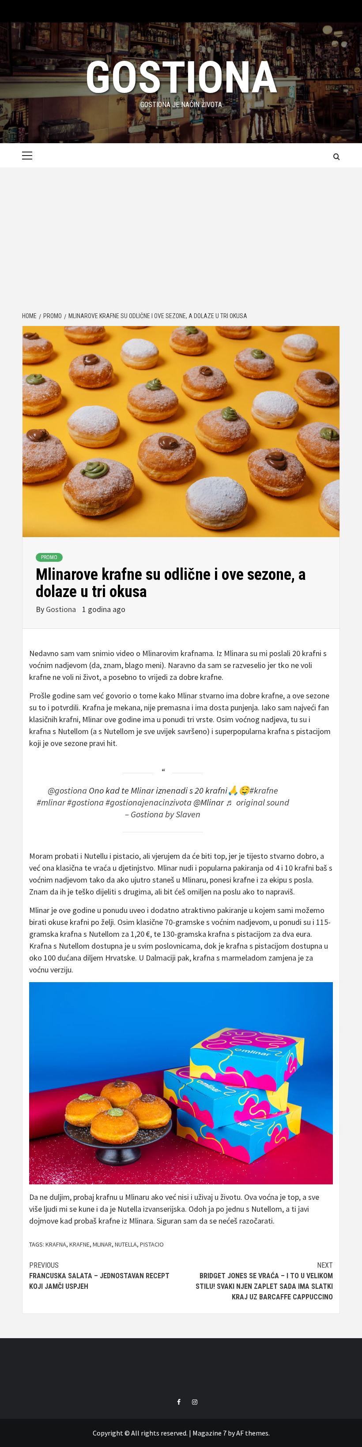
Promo (49, 557)
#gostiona (85, 802)
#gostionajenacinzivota (149, 802)
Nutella (126, 1244)
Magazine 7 (209, 1432)
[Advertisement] (181, 233)
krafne (79, 1244)
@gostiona (67, 790)
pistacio (152, 1244)
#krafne (263, 790)
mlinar (102, 1244)
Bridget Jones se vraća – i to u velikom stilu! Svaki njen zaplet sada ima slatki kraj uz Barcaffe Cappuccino (264, 1281)
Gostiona (181, 77)
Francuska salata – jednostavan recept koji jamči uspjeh (99, 1276)
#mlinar (51, 802)
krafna (55, 1244)
